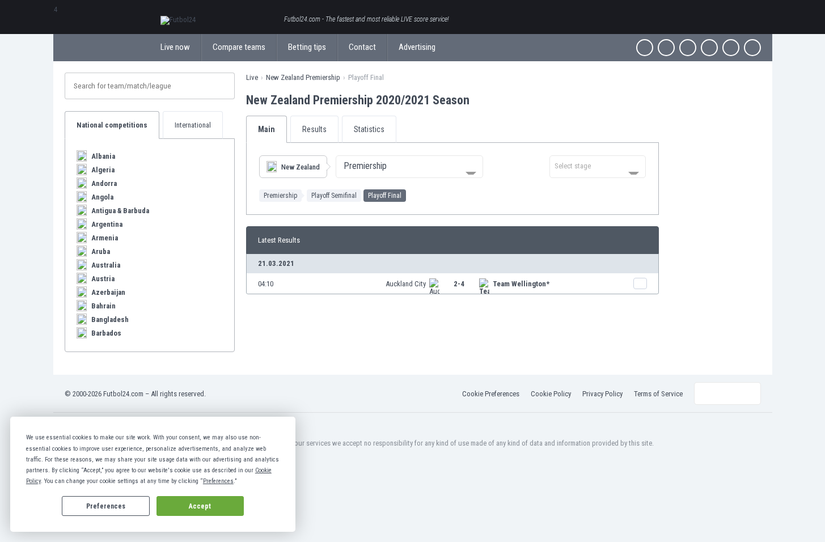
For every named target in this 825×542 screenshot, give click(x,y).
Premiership (280, 196)
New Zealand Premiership (303, 77)
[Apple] (709, 47)
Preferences (105, 506)
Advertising (417, 47)
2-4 (459, 284)
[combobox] (409, 166)
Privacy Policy (602, 393)
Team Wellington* (521, 284)
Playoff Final (384, 196)
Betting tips (307, 47)
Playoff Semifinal (334, 196)
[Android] (730, 47)
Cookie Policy (551, 393)
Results (314, 129)
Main (266, 129)
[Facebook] (644, 47)
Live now (175, 47)
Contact (362, 47)
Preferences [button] (218, 481)
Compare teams (239, 47)
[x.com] (666, 47)
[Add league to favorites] (479, 99)
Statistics (369, 129)
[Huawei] (752, 47)
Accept (200, 506)
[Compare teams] (640, 283)
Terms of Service (658, 393)
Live (252, 77)
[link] (452, 283)
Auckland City (406, 284)
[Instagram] (687, 47)
